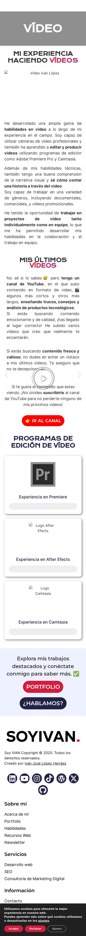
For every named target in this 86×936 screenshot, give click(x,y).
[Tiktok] (49, 778)
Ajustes (57, 928)
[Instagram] (37, 778)
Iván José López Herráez (45, 763)
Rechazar (35, 928)
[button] (6, 375)
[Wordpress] (61, 778)
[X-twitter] (74, 778)
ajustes (43, 920)
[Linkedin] (12, 778)
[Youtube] (25, 778)
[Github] (43, 790)
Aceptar (14, 928)
